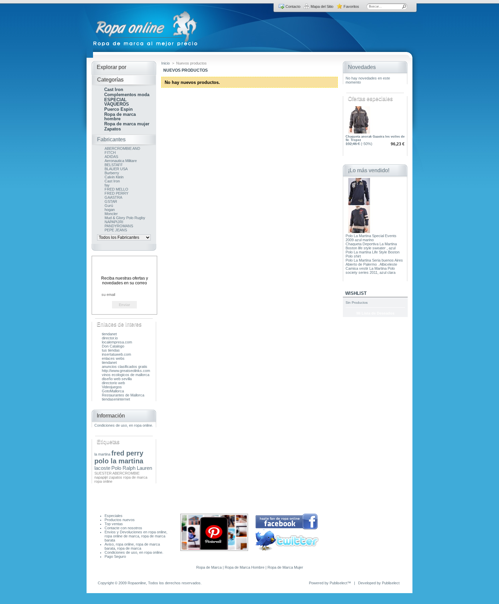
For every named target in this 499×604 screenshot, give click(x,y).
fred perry (127, 453)
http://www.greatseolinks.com (126, 371)
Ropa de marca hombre (120, 116)
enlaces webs (113, 358)
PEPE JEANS (116, 230)
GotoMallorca (113, 391)
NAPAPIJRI (114, 222)
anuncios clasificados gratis (124, 367)
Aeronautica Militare (121, 161)
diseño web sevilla (117, 379)
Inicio (165, 63)
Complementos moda (126, 94)
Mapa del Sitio (322, 6)
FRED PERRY (116, 193)
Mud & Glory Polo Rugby (125, 218)
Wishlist (356, 293)
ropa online (103, 481)
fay (107, 185)
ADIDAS (111, 157)
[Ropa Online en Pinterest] (214, 550)
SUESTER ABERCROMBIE (117, 473)
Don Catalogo (113, 346)
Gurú (109, 205)
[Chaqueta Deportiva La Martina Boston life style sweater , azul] (359, 232)
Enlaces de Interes (119, 324)
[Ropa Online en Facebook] (287, 529)
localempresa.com (117, 342)
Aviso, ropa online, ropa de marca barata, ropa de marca (132, 546)
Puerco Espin (118, 109)
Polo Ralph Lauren (131, 468)
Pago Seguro (115, 556)
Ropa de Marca (209, 567)
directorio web (113, 383)
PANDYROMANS (119, 226)
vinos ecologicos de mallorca (125, 375)
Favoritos (351, 6)
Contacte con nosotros (123, 528)
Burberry (112, 173)
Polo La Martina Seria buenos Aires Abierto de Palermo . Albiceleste (374, 262)
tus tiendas (111, 350)
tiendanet (109, 334)
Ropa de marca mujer (126, 123)
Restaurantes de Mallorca (123, 395)
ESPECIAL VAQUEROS (116, 102)
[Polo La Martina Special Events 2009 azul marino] (359, 204)
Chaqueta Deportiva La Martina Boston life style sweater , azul (371, 246)
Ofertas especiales (370, 99)
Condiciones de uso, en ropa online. (123, 425)
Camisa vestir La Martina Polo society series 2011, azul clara (370, 270)
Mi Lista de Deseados (375, 313)
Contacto (292, 6)
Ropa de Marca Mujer (285, 567)
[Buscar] (404, 6)
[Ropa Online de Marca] (146, 46)
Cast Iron (113, 89)
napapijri (101, 477)
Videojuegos (112, 387)
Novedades (362, 67)
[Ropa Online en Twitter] (287, 549)
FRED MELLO (116, 189)
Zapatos (112, 128)
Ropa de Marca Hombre (244, 567)
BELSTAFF (114, 165)
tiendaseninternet (116, 399)
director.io (110, 338)
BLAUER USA (116, 169)
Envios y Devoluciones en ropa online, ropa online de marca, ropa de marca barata (136, 536)
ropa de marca (135, 477)
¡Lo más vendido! (368, 170)
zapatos (115, 477)
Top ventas (114, 524)
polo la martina (118, 461)
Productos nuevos (120, 520)
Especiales (114, 516)
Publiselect (338, 583)
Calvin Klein (114, 177)
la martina (102, 454)
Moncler (111, 214)
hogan (110, 210)
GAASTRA (113, 197)
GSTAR (111, 201)
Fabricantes (111, 139)
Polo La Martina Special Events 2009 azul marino (371, 238)
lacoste (102, 468)
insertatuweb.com (116, 354)
